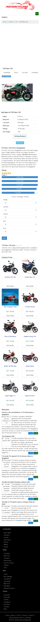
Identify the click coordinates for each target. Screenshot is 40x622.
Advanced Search (9, 588)
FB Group (7, 597)
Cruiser (6, 547)
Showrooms (7, 560)
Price (4, 228)
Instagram (7, 602)
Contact (30, 615)
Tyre (5, 567)
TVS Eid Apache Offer (8, 436)
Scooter (6, 537)
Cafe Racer (7, 540)
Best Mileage (8, 576)
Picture (25, 72)
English (31, 433)
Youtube (6, 606)
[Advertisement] (20, 45)
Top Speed (7, 579)
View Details (10, 286)
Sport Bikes (7, 533)
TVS (16, 22)
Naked (6, 544)
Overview (7, 72)
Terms (18, 615)
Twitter (6, 599)
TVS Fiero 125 (20, 163)
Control (5, 214)
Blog (5, 609)
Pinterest (7, 604)
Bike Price (7, 556)
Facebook (7, 595)
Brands (11, 22)
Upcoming (7, 581)
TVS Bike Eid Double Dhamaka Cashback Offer (16, 482)
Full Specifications (20, 136)
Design (5, 200)
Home (5, 22)
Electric (6, 542)
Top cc (6, 574)
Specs (16, 72)
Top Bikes (7, 553)
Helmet (6, 565)
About (13, 615)
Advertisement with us (16, 617)
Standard (6, 535)
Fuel (4, 221)
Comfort (5, 207)
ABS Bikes (7, 586)
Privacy (24, 615)
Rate (4, 238)
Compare (35, 72)
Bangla (36, 433)
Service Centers (9, 563)
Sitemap (28, 617)
